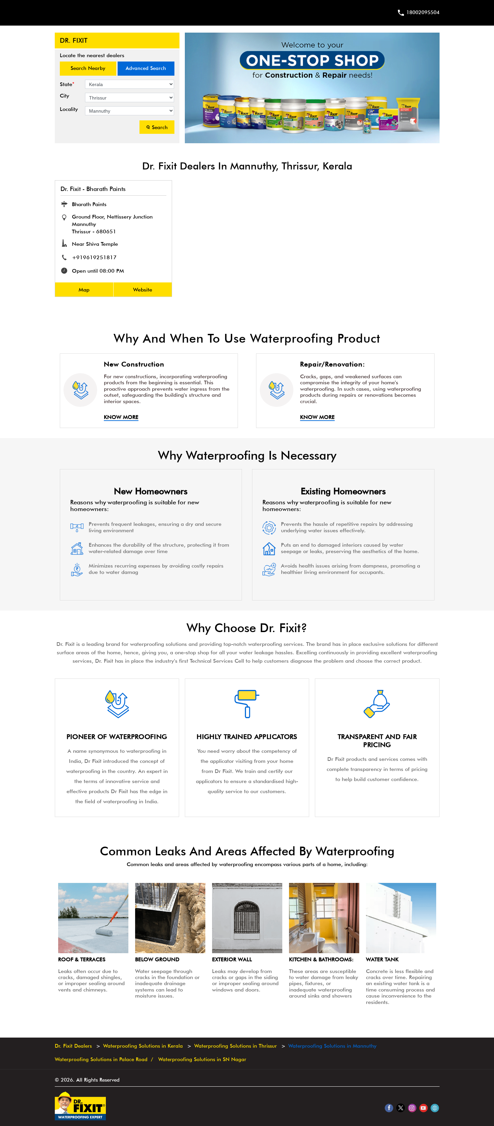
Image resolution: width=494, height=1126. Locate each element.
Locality (69, 109)
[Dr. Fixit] (80, 1119)
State (67, 84)
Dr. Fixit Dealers (74, 1046)
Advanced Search (146, 68)
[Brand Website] (435, 1108)
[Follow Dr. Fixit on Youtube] (423, 1108)
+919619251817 (94, 257)
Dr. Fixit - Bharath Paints (93, 188)
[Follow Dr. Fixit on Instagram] (412, 1108)
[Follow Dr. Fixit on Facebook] (389, 1108)
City (64, 96)
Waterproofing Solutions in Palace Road (101, 1059)
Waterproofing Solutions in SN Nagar (202, 1059)
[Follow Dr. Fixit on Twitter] (400, 1108)
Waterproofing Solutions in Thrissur (235, 1046)
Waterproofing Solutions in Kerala (143, 1046)
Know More (121, 417)
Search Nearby (88, 68)
